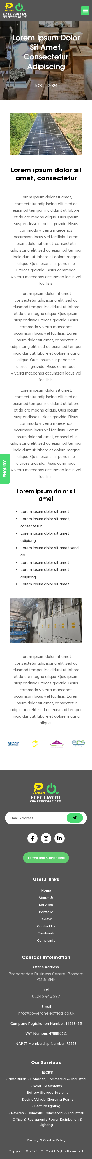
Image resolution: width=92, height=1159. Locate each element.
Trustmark (46, 933)
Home (46, 890)
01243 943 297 (46, 996)
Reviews (46, 919)
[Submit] (75, 818)
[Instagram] (46, 838)
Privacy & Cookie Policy (46, 1140)
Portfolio (46, 912)
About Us (46, 897)
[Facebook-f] (32, 838)
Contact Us (46, 926)
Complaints (46, 940)
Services (46, 905)
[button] (85, 10)
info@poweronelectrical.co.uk (46, 1013)
